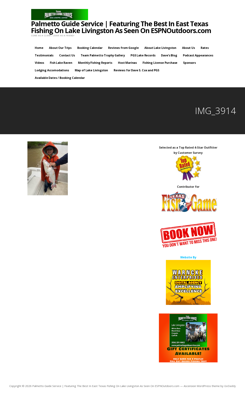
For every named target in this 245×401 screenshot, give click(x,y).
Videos (39, 63)
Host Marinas (127, 63)
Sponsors (189, 63)
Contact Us (67, 55)
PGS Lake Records (143, 55)
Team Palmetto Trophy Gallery (103, 55)
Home (39, 48)
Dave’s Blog (169, 55)
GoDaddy (230, 386)
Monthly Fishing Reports (95, 63)
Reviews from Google (123, 48)
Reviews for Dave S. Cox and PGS (136, 70)
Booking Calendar (89, 48)
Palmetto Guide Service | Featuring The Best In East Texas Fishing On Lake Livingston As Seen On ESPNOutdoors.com (121, 27)
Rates (205, 48)
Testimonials (44, 55)
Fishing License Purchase (160, 63)
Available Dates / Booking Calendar (60, 78)
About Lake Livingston (160, 48)
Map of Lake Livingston (91, 70)
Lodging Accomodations (52, 70)
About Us (188, 48)
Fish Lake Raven (61, 63)
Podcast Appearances (198, 55)
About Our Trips (60, 48)
